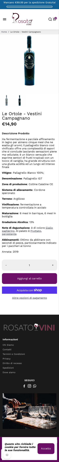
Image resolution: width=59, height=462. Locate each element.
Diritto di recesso (12, 363)
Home (4, 32)
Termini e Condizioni (14, 354)
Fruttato (35, 230)
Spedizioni (8, 367)
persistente (9, 234)
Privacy (6, 358)
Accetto (46, 448)
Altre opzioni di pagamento (29, 297)
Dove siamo (9, 372)
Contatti (7, 349)
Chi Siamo (8, 345)
